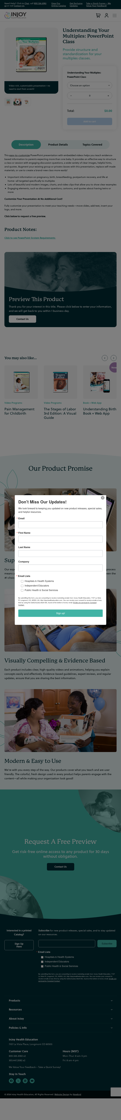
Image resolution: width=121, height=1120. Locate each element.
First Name (24, 533)
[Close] (103, 498)
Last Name (24, 547)
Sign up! (60, 613)
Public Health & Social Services (41, 590)
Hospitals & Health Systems (39, 581)
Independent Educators (37, 585)
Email (21, 518)
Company (23, 561)
